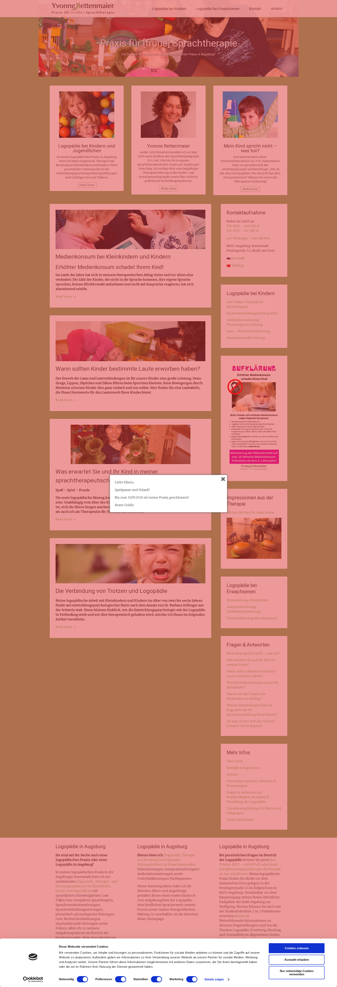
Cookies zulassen (297, 948)
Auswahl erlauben (296, 959)
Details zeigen (214, 979)
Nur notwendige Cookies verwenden (297, 972)
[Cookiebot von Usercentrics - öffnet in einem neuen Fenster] (33, 979)
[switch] (120, 979)
